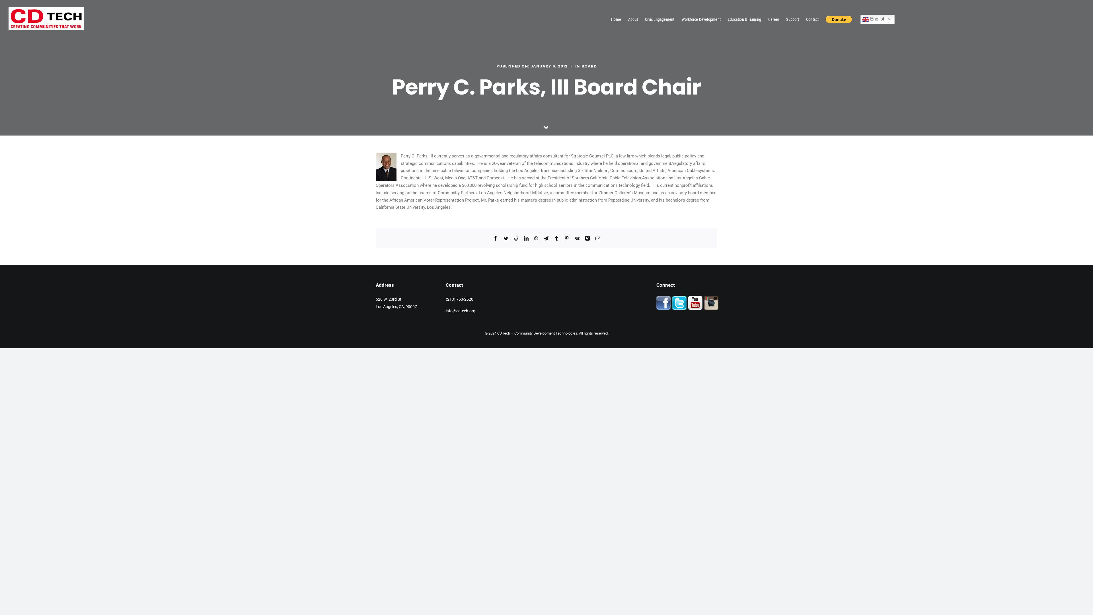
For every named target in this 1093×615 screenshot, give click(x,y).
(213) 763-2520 (459, 299)
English (877, 19)
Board (589, 66)
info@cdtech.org (460, 311)
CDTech (503, 333)
